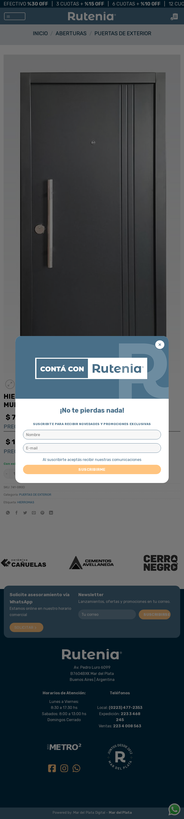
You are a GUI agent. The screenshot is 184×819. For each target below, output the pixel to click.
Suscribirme (91, 469)
